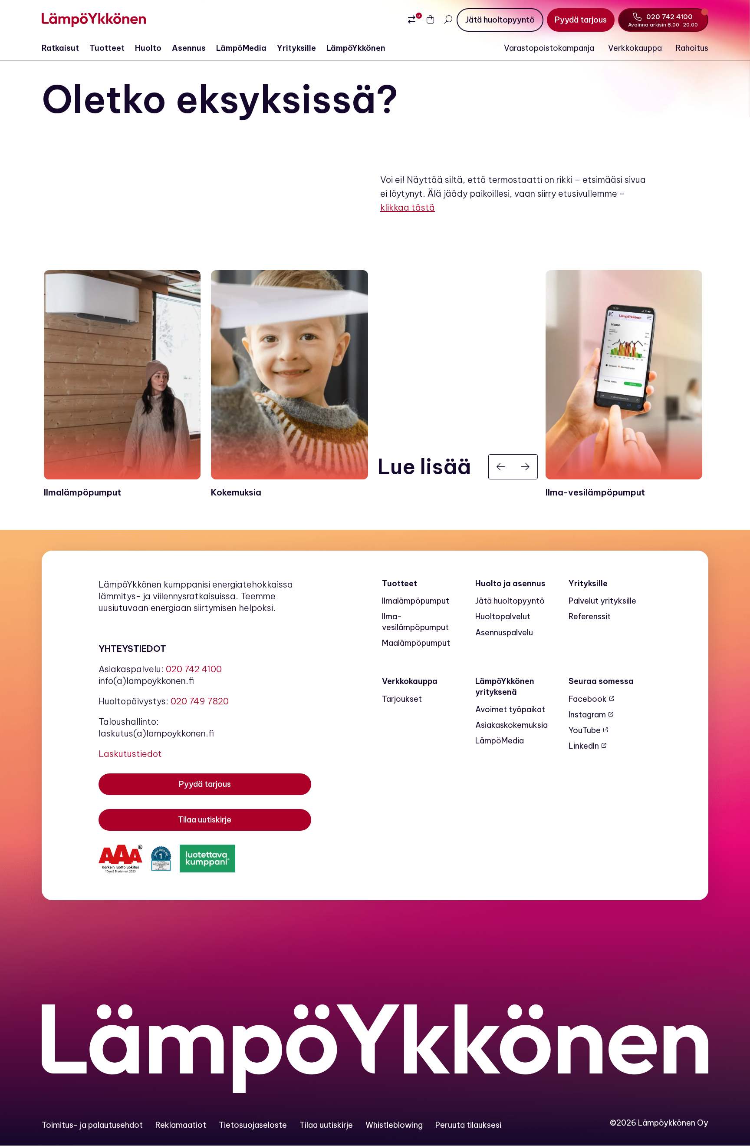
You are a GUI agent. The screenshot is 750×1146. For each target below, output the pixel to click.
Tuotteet (107, 48)
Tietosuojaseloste (253, 1125)
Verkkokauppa (635, 48)
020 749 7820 (200, 701)
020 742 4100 (194, 669)
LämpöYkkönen (355, 48)
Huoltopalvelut (502, 616)
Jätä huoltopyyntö (510, 601)
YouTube (585, 730)
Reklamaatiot (180, 1125)
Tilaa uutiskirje (326, 1125)
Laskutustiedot (130, 753)
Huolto (148, 48)
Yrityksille (296, 48)
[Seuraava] (525, 467)
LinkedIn (584, 746)
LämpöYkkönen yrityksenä (504, 686)
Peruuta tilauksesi (468, 1125)
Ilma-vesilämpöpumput (415, 621)
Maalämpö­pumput (416, 643)
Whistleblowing (394, 1125)
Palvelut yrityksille (602, 601)
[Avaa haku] (448, 20)
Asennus (189, 48)
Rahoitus (692, 48)
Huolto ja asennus (510, 583)
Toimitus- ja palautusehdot (92, 1125)
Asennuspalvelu (504, 632)
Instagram (587, 715)
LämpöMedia (241, 48)
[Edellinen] (501, 467)
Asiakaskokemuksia (511, 725)
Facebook (588, 699)
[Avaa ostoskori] (430, 20)
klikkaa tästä (407, 207)
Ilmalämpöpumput (415, 601)
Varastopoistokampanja (549, 48)
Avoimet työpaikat (510, 709)
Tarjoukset (402, 699)
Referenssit (590, 616)
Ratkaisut (60, 48)
